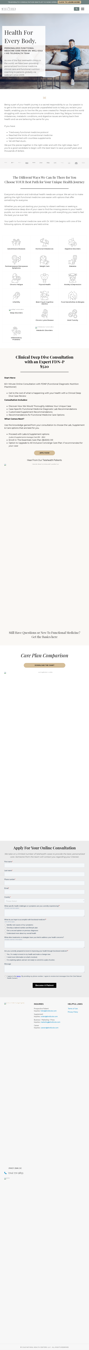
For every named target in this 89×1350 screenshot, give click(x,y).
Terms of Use (73, 1008)
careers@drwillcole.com (49, 1028)
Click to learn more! (69, 2)
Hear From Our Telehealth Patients (44, 460)
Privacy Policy (73, 1012)
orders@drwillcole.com (49, 1016)
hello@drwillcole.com (49, 1011)
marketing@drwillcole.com (50, 1022)
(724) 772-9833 (15, 1173)
